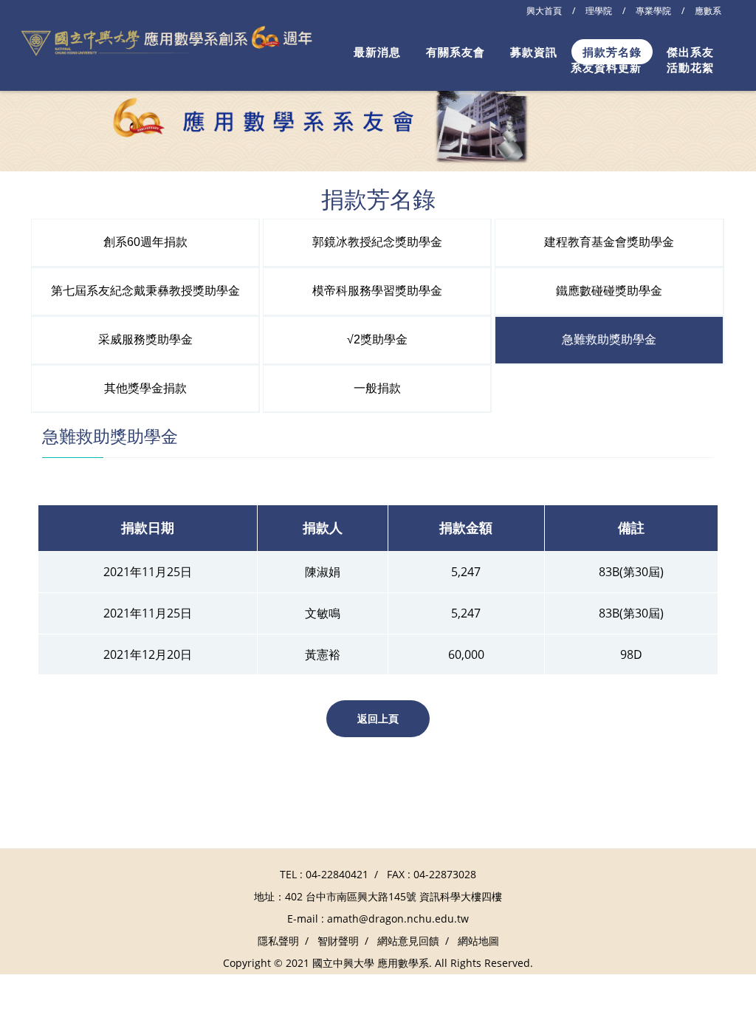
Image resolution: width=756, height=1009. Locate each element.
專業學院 (653, 10)
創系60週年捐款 (145, 242)
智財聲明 (338, 941)
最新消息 (377, 51)
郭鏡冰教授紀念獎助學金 (377, 242)
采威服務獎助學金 (145, 339)
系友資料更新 (606, 67)
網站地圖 (478, 941)
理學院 (598, 10)
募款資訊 (533, 51)
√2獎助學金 (377, 339)
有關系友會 (455, 51)
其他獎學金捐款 (145, 388)
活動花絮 (690, 67)
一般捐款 (377, 388)
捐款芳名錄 (612, 51)
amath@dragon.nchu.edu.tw (398, 918)
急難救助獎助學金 (609, 339)
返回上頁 (378, 718)
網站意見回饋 (408, 941)
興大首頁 (544, 10)
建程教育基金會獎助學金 (609, 242)
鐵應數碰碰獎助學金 (609, 290)
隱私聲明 (278, 941)
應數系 (708, 10)
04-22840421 (337, 874)
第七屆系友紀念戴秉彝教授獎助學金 (145, 290)
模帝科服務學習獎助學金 (377, 290)
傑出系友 (690, 51)
